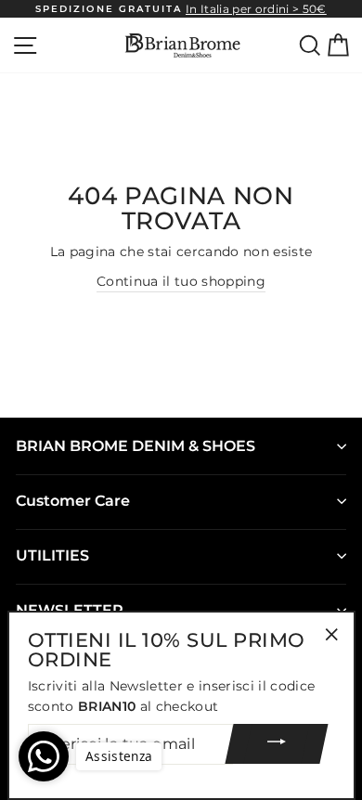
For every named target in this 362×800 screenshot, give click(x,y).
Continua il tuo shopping (181, 281)
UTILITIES (52, 555)
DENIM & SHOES (135, 446)
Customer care (73, 501)
